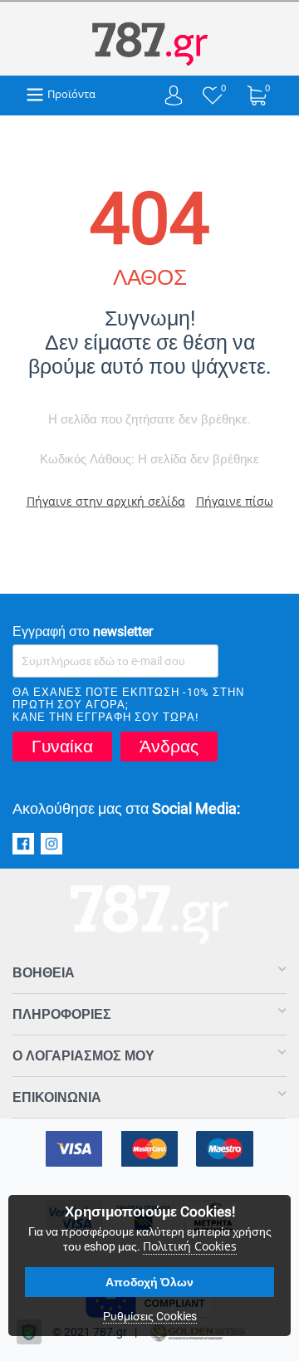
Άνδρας (169, 746)
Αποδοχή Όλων (149, 1282)
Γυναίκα (62, 746)
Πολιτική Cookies (190, 1246)
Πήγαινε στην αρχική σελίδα (106, 501)
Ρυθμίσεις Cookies (150, 1316)
